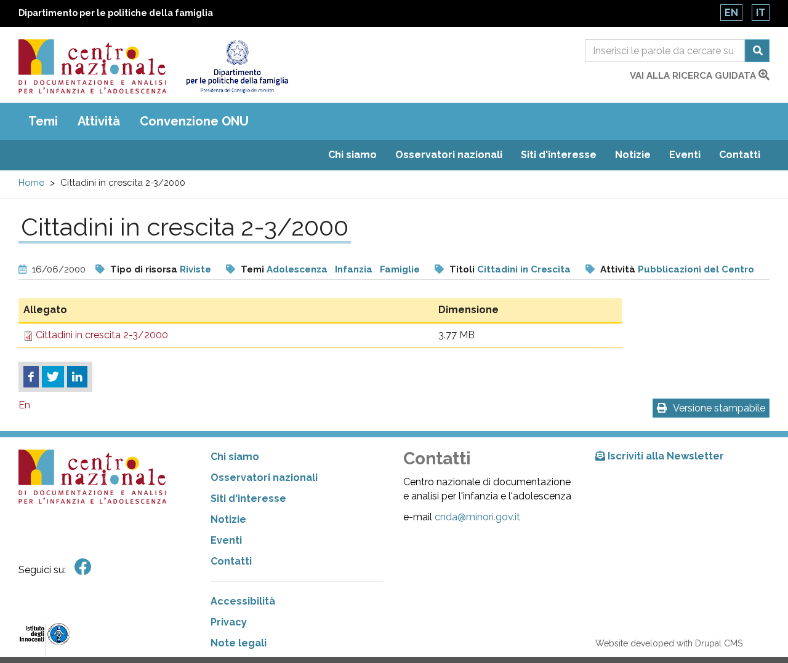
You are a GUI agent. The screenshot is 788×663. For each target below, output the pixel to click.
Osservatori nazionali (448, 155)
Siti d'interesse (559, 155)
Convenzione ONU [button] (194, 121)
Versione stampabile (719, 408)
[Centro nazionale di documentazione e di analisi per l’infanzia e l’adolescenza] (92, 66)
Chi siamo (352, 155)
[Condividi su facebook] (31, 377)
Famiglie (400, 269)
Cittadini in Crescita (524, 269)
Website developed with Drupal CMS (668, 643)
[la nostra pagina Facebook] (83, 567)
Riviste (195, 269)
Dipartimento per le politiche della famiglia (115, 13)
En (731, 12)
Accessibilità (243, 601)
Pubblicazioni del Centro (696, 269)
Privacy (229, 622)
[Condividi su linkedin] (77, 377)
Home (31, 182)
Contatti (739, 155)
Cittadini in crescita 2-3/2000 (102, 335)
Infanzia (353, 269)
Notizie (633, 155)
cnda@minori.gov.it (477, 517)
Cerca (757, 50)
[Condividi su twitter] (53, 377)
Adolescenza (297, 269)
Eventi (685, 155)
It (760, 12)
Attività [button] (99, 121)
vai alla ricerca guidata (694, 75)
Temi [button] (43, 121)
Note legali (239, 643)
